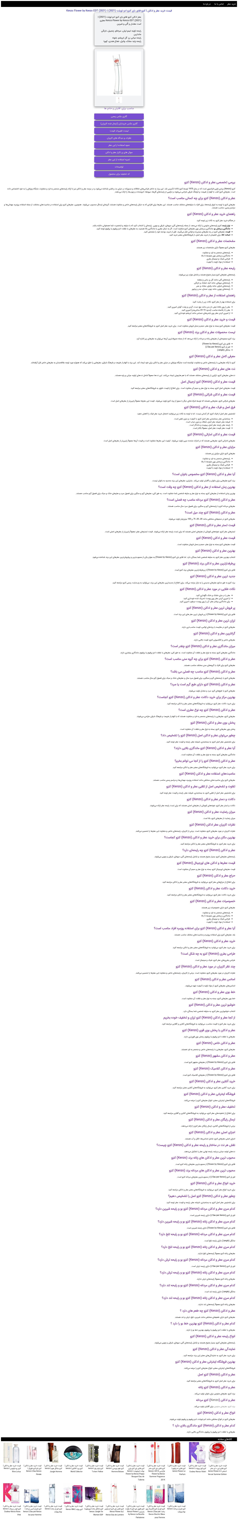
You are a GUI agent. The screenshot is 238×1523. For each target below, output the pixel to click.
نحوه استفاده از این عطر (119, 145)
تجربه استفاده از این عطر (119, 159)
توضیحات (119, 167)
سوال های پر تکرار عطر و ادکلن (119, 152)
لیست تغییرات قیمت (119, 131)
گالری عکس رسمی (119, 116)
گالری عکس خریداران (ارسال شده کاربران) (119, 123)
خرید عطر (231, 4)
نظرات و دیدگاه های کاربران (119, 138)
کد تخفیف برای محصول (119, 174)
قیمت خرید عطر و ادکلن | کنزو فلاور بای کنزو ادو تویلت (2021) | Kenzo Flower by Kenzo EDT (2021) (119, 11)
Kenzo (214, 1400)
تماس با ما (219, 4)
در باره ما (207, 4)
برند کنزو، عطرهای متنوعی (224, 1406)
